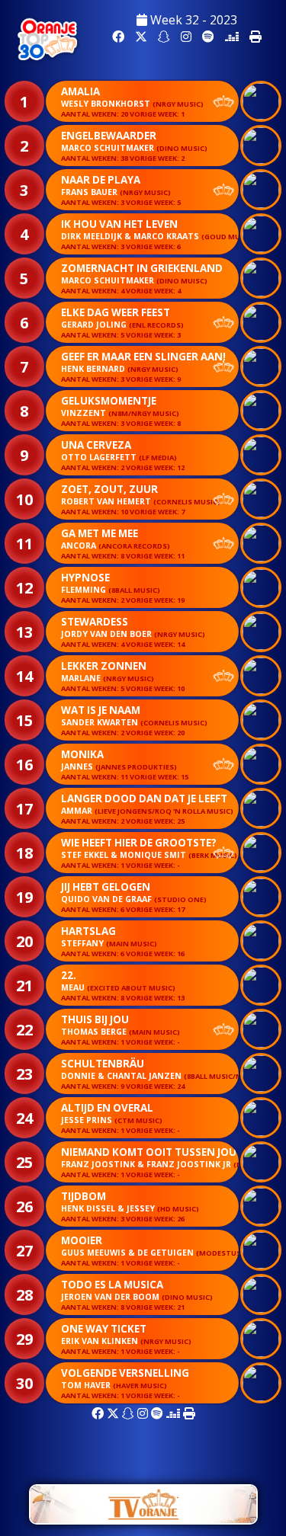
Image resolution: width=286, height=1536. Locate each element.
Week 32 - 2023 (192, 19)
